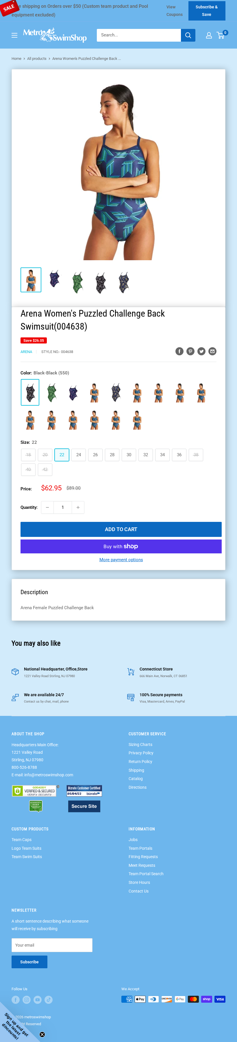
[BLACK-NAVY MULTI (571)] (51, 420)
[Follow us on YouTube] (38, 1000)
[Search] (188, 35)
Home (16, 58)
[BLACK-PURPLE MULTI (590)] (73, 420)
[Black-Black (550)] (30, 392)
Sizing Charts (140, 744)
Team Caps (22, 839)
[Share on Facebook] (179, 351)
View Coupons (174, 11)
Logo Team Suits (26, 848)
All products (37, 58)
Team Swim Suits (27, 856)
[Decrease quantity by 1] (47, 507)
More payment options (121, 559)
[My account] (209, 35)
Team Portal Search (146, 873)
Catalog (136, 778)
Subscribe (29, 962)
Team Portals (140, 848)
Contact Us (139, 891)
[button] (20, 1022)
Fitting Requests (143, 856)
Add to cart (121, 529)
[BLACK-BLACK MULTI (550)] (180, 392)
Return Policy (140, 761)
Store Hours (139, 882)
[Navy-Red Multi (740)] (73, 392)
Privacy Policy (141, 753)
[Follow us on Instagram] (27, 1000)
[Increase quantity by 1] (78, 507)
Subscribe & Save (207, 11)
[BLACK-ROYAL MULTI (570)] (30, 420)
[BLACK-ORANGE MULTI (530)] (158, 392)
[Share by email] (212, 351)
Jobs (133, 839)
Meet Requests (142, 865)
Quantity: (29, 507)
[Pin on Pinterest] (190, 351)
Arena (26, 352)
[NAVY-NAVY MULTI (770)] (115, 420)
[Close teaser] (42, 1034)
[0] (220, 35)
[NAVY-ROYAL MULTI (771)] (137, 420)
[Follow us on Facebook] (16, 1000)
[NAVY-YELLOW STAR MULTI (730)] (94, 420)
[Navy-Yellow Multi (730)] (115, 392)
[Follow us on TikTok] (49, 1000)
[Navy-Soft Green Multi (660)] (94, 392)
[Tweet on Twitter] (201, 351)
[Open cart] (220, 35)
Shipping (136, 770)
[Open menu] (14, 35)
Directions (138, 787)
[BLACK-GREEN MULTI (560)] (201, 392)
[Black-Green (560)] (51, 392)
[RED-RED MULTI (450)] (137, 392)
